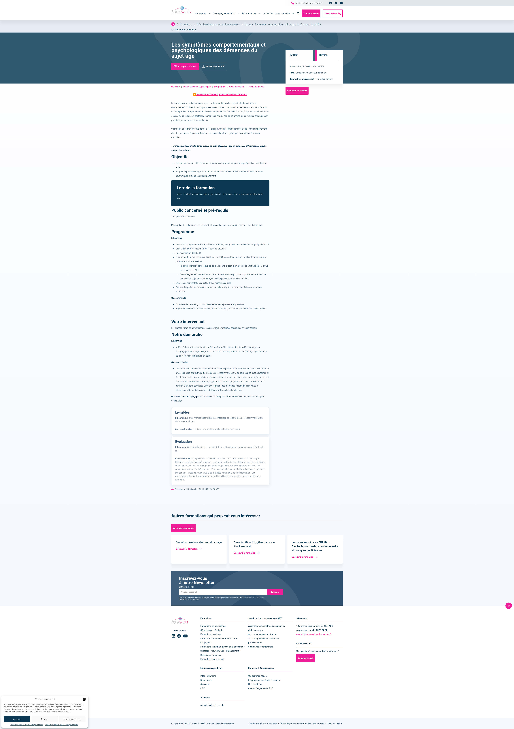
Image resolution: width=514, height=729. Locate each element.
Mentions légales (335, 723)
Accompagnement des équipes (262, 634)
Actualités (268, 13)
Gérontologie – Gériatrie (211, 630)
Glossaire (204, 684)
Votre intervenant (237, 87)
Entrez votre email (186, 587)
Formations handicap (210, 634)
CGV (202, 688)
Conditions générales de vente (263, 723)
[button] (84, 699)
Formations (200, 13)
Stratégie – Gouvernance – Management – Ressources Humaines (220, 653)
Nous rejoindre (255, 684)
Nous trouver (206, 680)
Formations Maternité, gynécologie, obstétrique (222, 646)
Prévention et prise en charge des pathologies (218, 24)
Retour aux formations (185, 29)
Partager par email (187, 66)
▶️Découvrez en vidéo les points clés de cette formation (220, 94)
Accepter (17, 719)
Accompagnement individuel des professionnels (263, 640)
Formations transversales (212, 659)
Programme (219, 87)
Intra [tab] (323, 55)
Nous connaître (282, 13)
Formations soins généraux (213, 626)
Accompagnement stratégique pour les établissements (266, 628)
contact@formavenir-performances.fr (313, 634)
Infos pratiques (249, 13)
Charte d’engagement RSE (260, 688)
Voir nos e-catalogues (183, 528)
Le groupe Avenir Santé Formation (264, 680)
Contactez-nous (311, 13)
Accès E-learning (333, 13)
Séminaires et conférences (260, 646)
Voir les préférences (72, 719)
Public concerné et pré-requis (197, 87)
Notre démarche (256, 87)
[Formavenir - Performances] (181, 14)
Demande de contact (297, 90)
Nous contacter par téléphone (309, 3)
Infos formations (208, 676)
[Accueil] (173, 24)
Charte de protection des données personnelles (26, 725)
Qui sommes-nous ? (257, 676)
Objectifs (175, 87)
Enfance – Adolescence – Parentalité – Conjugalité (218, 640)
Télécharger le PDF (215, 66)
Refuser (44, 719)
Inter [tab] (294, 55)
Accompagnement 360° (224, 13)
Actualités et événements (212, 705)
